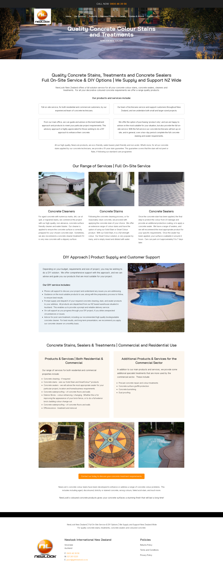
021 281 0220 (72, 556)
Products (93, 16)
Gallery (123, 16)
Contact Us (152, 16)
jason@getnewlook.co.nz (77, 560)
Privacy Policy (146, 555)
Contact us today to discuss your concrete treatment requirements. (111, 476)
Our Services (80, 16)
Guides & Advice (136, 16)
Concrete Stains (111, 211)
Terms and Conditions (149, 550)
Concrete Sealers (161, 211)
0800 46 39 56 (73, 553)
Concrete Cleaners (61, 211)
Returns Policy (146, 545)
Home (68, 16)
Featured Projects (108, 16)
